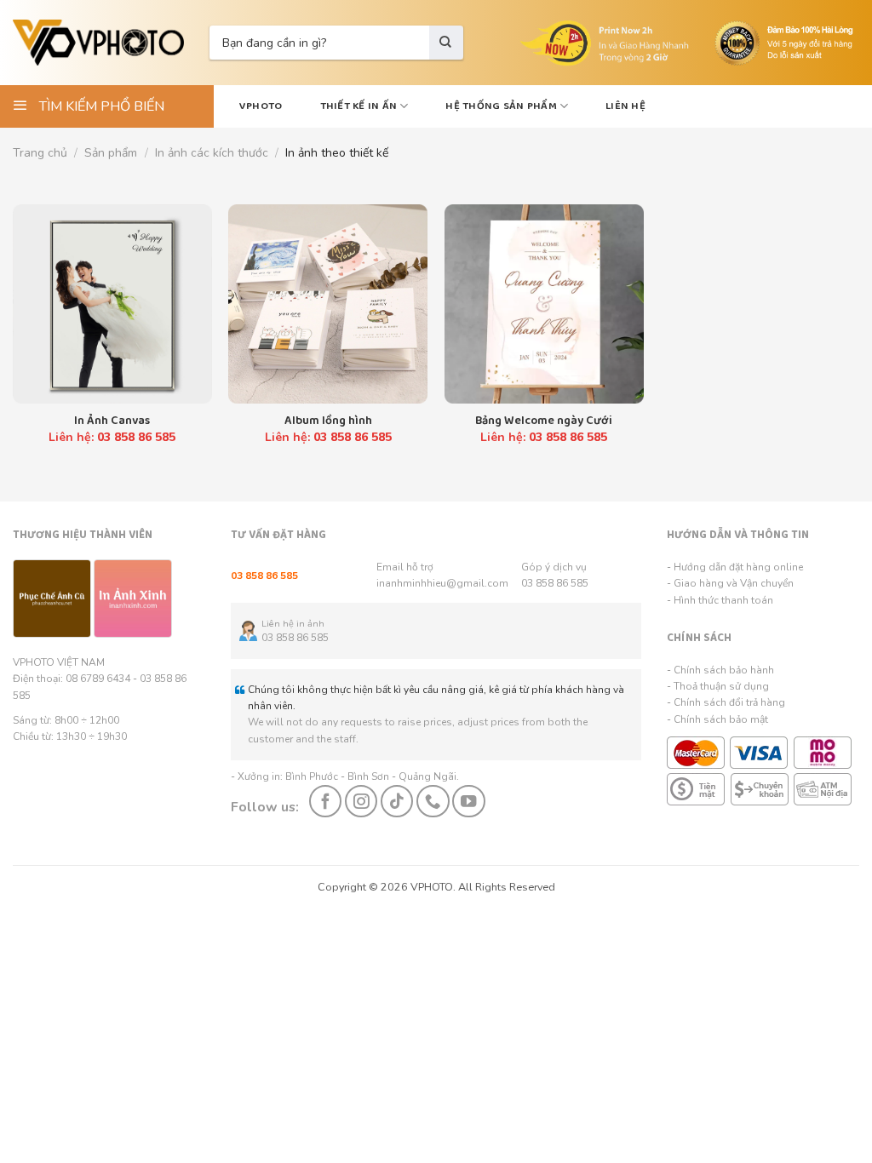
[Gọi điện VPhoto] (432, 801)
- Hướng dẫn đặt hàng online (735, 567)
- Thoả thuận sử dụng (718, 686)
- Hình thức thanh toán (720, 600)
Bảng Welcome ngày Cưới (543, 420)
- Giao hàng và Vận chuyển (730, 583)
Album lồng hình (328, 420)
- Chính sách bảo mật (717, 719)
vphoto (261, 106)
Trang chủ (40, 153)
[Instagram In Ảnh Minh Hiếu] (361, 801)
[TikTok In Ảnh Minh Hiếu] (397, 801)
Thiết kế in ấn (359, 106)
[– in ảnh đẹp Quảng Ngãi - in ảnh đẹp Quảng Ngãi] (98, 42)
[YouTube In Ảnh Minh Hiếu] (468, 801)
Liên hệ (625, 106)
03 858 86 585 (554, 583)
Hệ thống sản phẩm (500, 106)
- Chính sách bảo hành (720, 670)
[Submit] (446, 43)
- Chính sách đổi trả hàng (726, 702)
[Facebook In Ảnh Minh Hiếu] (325, 801)
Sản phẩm (110, 153)
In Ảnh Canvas (112, 420)
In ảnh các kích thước (211, 153)
